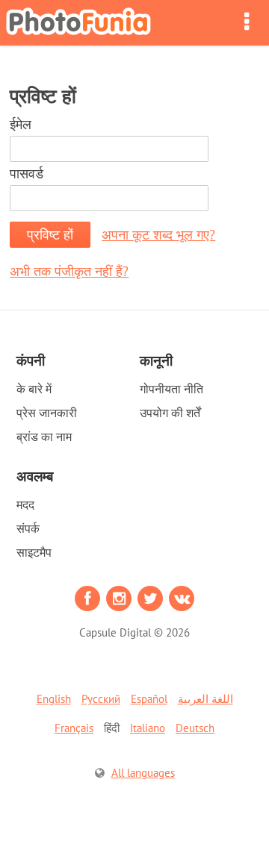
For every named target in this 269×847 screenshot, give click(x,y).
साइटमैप (34, 552)
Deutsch (195, 728)
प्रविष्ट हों (50, 234)
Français (74, 728)
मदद (25, 504)
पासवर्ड (26, 173)
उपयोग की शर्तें (170, 412)
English (54, 699)
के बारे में (34, 388)
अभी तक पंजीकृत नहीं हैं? (69, 271)
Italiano (147, 728)
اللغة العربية (205, 699)
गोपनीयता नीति (171, 388)
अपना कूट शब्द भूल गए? (158, 234)
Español (149, 699)
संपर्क (28, 528)
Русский (100, 699)
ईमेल (20, 124)
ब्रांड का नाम (44, 436)
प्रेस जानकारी (46, 412)
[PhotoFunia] (78, 23)
